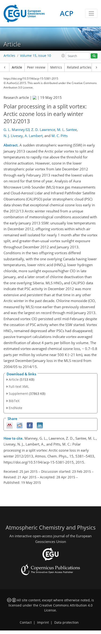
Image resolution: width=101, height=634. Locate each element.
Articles (9, 56)
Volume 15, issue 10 (35, 56)
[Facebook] (30, 425)
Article (17, 67)
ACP (66, 13)
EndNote (15, 408)
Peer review (36, 67)
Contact (26, 622)
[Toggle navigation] (91, 13)
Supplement (18, 393)
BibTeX (14, 401)
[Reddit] (19, 425)
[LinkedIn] (40, 425)
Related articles (79, 67)
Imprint (43, 622)
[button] (63, 56)
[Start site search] (94, 56)
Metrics (56, 67)
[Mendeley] (9, 425)
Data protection (66, 622)
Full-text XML (19, 386)
